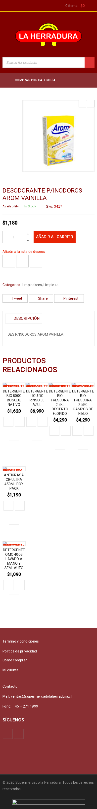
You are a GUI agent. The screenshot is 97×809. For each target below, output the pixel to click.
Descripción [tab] (26, 318)
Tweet (17, 298)
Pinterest (70, 298)
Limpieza (51, 285)
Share (43, 298)
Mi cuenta (10, 670)
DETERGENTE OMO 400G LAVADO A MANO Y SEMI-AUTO (14, 559)
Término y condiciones (20, 641)
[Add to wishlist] (8, 261)
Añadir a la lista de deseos (23, 252)
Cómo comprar (14, 660)
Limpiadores (32, 285)
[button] (8, 422)
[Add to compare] (22, 261)
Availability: (10, 206)
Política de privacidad (19, 651)
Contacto (9, 686)
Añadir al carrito (54, 236)
